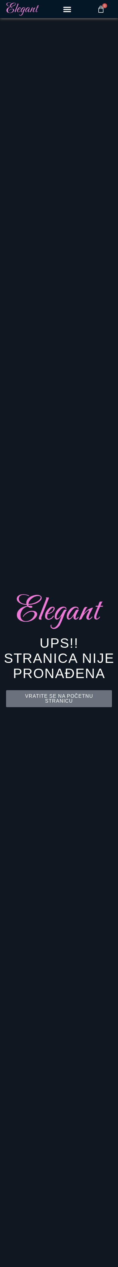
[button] (67, 9)
